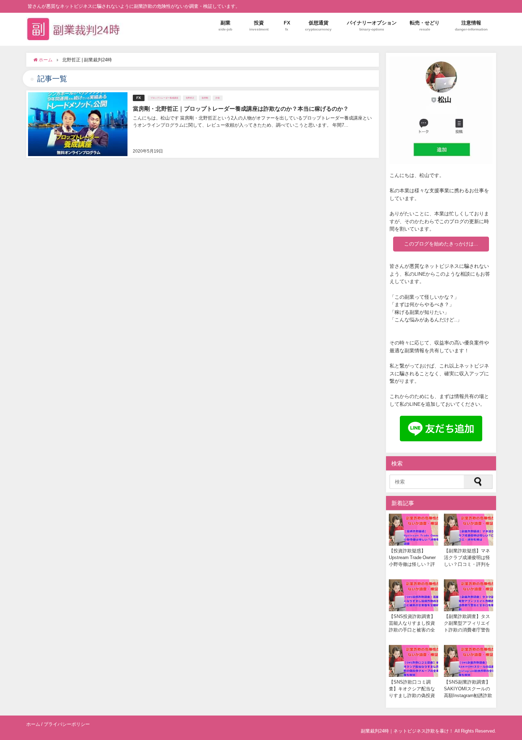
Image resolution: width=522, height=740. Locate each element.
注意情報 (471, 25)
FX (287, 25)
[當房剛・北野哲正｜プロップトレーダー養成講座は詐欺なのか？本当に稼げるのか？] (202, 124)
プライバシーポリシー (67, 724)
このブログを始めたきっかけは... (441, 243)
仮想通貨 (318, 25)
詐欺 (218, 98)
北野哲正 (190, 98)
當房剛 (205, 98)
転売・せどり (425, 25)
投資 (258, 25)
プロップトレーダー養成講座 (164, 98)
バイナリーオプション (372, 25)
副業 (225, 25)
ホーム (33, 724)
